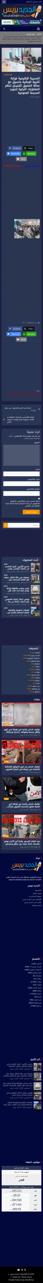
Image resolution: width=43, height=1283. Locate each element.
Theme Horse (26, 1277)
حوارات (37, 672)
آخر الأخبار (35, 1059)
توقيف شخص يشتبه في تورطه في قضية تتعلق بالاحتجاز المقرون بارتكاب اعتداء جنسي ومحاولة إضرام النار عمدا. (23, 806)
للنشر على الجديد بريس (32, 902)
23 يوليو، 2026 (35, 734)
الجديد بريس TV (34, 655)
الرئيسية (38, 890)
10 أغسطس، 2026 (22, 604)
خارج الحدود (35, 675)
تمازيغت (37, 664)
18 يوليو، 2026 (35, 846)
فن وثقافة (36, 689)
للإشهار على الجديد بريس (31, 899)
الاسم (37, 469)
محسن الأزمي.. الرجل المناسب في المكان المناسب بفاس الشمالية (17, 569)
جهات (38, 666)
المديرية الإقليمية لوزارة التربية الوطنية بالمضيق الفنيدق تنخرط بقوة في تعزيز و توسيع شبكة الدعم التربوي (22, 395)
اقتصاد (37, 653)
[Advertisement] (21, 121)
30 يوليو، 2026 (24, 615)
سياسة (37, 680)
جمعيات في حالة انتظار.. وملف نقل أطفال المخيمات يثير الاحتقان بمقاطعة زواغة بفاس (16, 580)
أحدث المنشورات (30, 560)
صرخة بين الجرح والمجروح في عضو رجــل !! (20, 409)
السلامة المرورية (34, 658)
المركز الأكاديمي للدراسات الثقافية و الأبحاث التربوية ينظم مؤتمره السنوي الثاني (20, 419)
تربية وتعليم (8, 74)
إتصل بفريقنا (36, 905)
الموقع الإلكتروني (33, 489)
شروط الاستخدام (35, 896)
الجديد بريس (11, 571)
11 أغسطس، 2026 (22, 593)
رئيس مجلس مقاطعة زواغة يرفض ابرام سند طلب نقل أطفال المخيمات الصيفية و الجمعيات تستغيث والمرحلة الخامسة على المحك (17, 1086)
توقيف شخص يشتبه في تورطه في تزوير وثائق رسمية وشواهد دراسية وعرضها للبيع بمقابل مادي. (22, 732)
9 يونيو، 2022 (35, 96)
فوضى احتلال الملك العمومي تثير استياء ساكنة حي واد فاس (17, 601)
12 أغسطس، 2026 (22, 571)
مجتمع (6, 564)
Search (5, 525)
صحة (38, 683)
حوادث (37, 669)
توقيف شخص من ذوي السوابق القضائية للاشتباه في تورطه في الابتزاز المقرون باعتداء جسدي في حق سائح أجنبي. (22, 769)
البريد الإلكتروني (33, 479)
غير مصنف (36, 686)
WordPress (29, 1279)
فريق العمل (37, 893)
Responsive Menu (4, 2)
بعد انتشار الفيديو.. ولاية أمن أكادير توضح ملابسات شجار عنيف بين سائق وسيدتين (22, 842)
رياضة (38, 678)
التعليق (36, 442)
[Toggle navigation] (38, 28)
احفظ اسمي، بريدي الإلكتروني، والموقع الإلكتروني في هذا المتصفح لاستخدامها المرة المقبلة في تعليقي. (23, 503)
